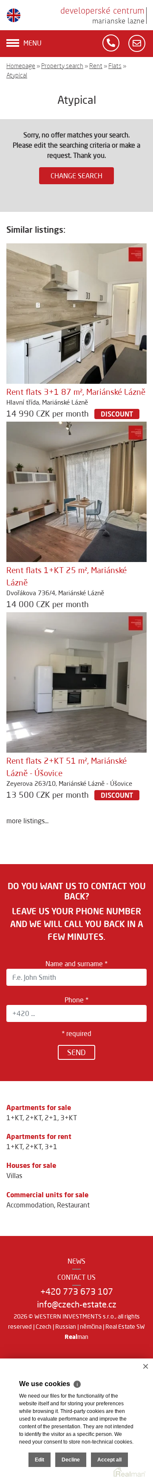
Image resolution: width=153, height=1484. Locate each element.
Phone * (76, 1000)
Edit (39, 1460)
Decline (71, 1460)
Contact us (76, 1277)
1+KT (14, 1117)
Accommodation (30, 1205)
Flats (115, 66)
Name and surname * (76, 963)
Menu (32, 43)
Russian (65, 1326)
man (76, 1337)
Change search (76, 175)
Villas (14, 1175)
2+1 (51, 1117)
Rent (95, 66)
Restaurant (73, 1205)
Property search (62, 66)
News (76, 1261)
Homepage (20, 66)
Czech (43, 1326)
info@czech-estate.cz (76, 1304)
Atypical (16, 75)
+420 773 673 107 (76, 1291)
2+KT (34, 1117)
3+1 (51, 1146)
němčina (91, 1326)
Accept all (109, 1460)
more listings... (27, 820)
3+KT (68, 1117)
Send (76, 1052)
